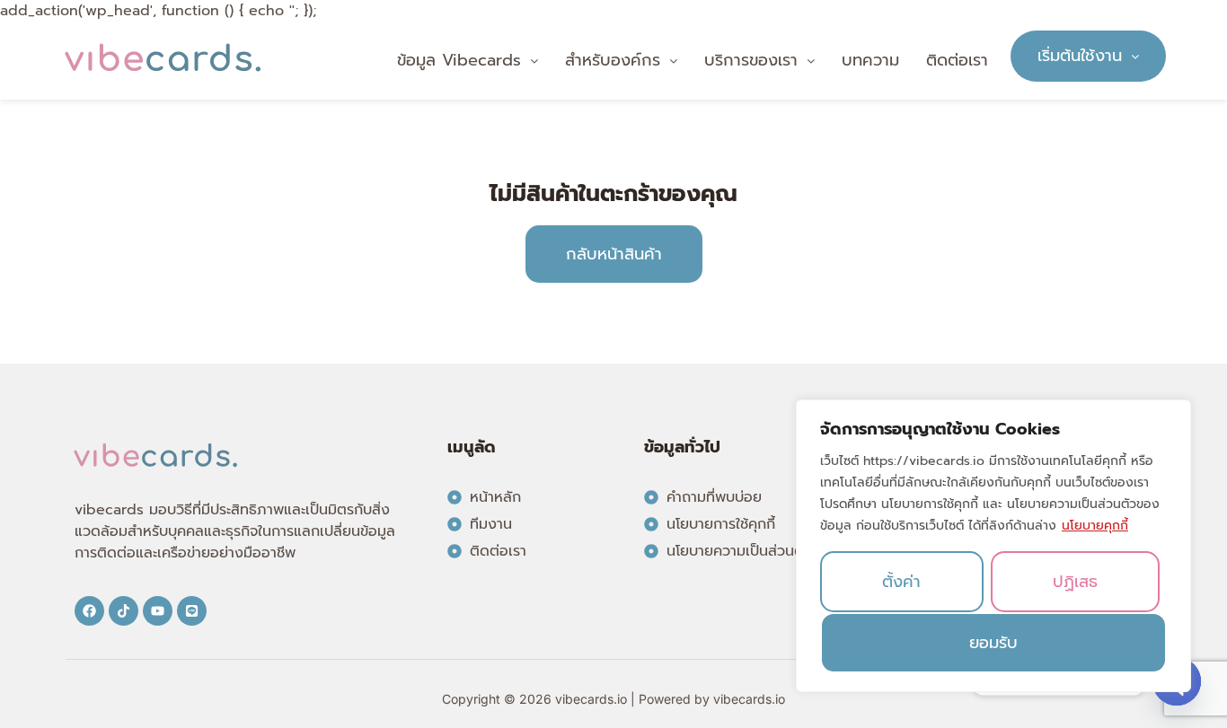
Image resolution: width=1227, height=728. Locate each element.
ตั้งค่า (901, 581)
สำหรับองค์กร (612, 60)
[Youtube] (157, 611)
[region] (993, 545)
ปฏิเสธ (1075, 581)
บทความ (870, 60)
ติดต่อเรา (957, 60)
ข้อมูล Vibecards (459, 60)
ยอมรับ (993, 642)
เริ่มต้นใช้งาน (1079, 55)
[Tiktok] (123, 611)
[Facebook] (89, 611)
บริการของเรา (751, 60)
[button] (468, 61)
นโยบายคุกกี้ (1095, 525)
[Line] (192, 611)
